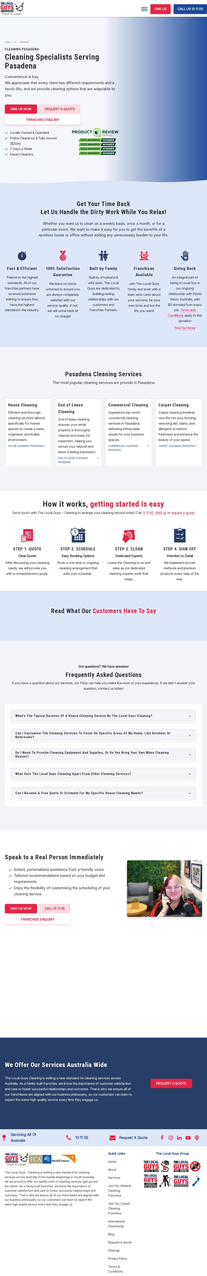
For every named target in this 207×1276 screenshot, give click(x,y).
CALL (55, 908)
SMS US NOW (21, 109)
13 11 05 (147, 513)
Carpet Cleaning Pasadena (176, 445)
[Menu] (144, 9)
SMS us (160, 513)
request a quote (182, 513)
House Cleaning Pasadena (25, 445)
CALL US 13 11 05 (190, 9)
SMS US (160, 9)
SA (15, 42)
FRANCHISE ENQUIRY (43, 120)
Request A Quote (60, 109)
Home (7, 42)
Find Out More (184, 328)
